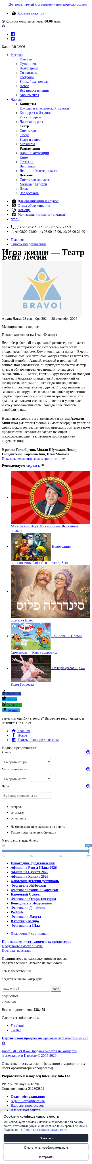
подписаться (10, 996)
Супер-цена (29, 64)
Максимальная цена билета (20, 840)
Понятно (46, 1138)
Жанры (16, 99)
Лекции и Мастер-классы (39, 171)
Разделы (17, 55)
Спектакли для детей (36, 180)
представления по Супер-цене (22, 979)
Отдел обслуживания (34, 205)
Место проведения (14, 769)
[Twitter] (13, 39)
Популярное (29, 68)
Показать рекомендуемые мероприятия (32, 458)
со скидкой (18, 812)
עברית (15, 219)
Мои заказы (42, 214)
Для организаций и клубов (38, 201)
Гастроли (27, 77)
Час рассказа (29, 193)
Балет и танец (30, 139)
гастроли (17, 807)
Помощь (24, 210)
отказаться (9, 1001)
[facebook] (13, 34)
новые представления (16, 971)
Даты (5, 786)
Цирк (24, 188)
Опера (24, 135)
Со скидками (30, 72)
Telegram (13, 710)
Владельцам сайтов (25, 1110)
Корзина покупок (31, 13)
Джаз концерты (31, 122)
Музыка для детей (33, 184)
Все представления (34, 90)
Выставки (27, 166)
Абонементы (29, 95)
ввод (56, 989)
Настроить (46, 1156)
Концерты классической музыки (44, 108)
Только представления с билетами (33, 832)
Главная (26, 59)
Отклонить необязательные (46, 1147)
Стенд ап (26, 162)
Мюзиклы (27, 144)
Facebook (13, 694)
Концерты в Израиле (35, 113)
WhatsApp (14, 705)
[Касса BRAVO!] (3, 26)
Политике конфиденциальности (44, 1129)
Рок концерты (30, 117)
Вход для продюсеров (27, 1105)
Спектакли (28, 130)
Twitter (11, 699)
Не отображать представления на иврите (38, 826)
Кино (24, 157)
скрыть (33, 465)
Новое (24, 86)
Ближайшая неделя (34, 81)
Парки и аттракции (34, 153)
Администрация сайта (28, 1101)
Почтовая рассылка (16, 950)
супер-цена (18, 818)
